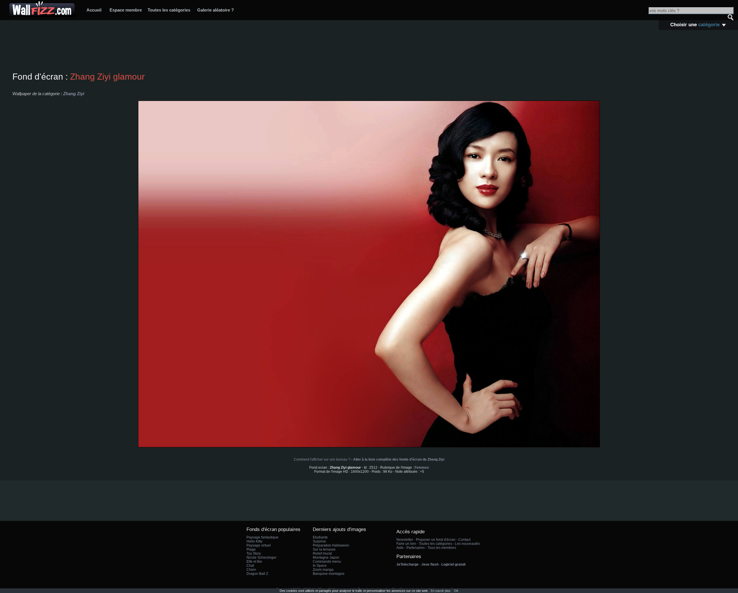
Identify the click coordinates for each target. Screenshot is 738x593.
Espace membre (126, 9)
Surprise (319, 541)
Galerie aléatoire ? (215, 9)
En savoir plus (441, 590)
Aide (400, 548)
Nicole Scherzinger (261, 558)
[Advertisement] (369, 52)
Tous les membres (442, 548)
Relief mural (322, 553)
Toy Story (253, 553)
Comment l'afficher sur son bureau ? (322, 459)
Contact (464, 540)
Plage (251, 549)
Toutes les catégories (169, 9)
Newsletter (404, 540)
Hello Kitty (254, 541)
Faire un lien (406, 544)
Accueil (93, 9)
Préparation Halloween (331, 545)
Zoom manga (323, 570)
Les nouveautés (467, 544)
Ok (456, 590)
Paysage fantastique (262, 537)
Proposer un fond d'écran (435, 540)
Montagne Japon (326, 558)
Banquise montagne (328, 574)
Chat (250, 566)
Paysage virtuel (258, 545)
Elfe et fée (254, 562)
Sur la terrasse (324, 549)
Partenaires (415, 548)
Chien (251, 570)
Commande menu (327, 562)
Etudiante (320, 537)
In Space (320, 566)
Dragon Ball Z (257, 574)
